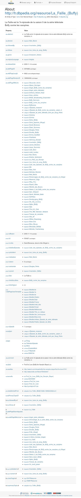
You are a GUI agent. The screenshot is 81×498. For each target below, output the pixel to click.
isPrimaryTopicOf (12, 396)
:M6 (27, 167)
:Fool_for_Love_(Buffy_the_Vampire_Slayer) (39, 376)
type (8, 341)
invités (9, 243)
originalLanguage (12, 59)
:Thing (27, 341)
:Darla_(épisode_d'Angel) (34, 122)
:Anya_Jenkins (31, 95)
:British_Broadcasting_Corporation (37, 98)
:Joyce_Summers (32, 147)
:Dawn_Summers (32, 127)
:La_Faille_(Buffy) (32, 396)
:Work (27, 346)
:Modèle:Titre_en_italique (34, 312)
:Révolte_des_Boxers (33, 187)
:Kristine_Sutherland (33, 157)
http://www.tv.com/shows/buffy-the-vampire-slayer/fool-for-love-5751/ (45, 369)
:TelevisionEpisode (31, 343)
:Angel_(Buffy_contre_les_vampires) (38, 88)
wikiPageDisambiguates (14, 412)
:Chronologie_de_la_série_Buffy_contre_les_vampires (43, 420)
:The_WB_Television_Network (36, 212)
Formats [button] (39, 2)
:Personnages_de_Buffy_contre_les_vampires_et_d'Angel (44, 177)
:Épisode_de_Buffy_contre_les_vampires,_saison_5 (43, 110)
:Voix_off (29, 217)
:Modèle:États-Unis (32, 317)
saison (9, 262)
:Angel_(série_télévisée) (34, 90)
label (8, 364)
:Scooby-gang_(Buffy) (33, 199)
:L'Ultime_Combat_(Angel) (35, 437)
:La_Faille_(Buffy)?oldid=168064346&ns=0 (40, 391)
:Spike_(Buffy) (31, 204)
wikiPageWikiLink (12, 83)
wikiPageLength (12, 73)
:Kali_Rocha (30, 155)
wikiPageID (10, 69)
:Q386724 (29, 353)
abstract (9, 34)
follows (9, 50)
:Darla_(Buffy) (31, 120)
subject (9, 331)
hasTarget (11, 478)
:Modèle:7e (30, 292)
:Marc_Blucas (31, 224)
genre (8, 55)
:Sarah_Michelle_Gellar (34, 194)
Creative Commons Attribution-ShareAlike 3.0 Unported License (57, 495)
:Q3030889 (29, 379)
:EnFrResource (30, 478)
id (8, 238)
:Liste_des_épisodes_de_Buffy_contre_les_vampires (43, 165)
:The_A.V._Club (31, 209)
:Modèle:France (31, 302)
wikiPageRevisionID (13, 78)
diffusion (10, 234)
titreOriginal (11, 285)
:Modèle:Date (30, 300)
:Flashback (30, 137)
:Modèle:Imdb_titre (32, 304)
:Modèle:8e (30, 295)
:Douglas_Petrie (31, 130)
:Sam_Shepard (31, 192)
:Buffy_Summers (31, 100)
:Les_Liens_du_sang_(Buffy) (35, 50)
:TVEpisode (29, 351)
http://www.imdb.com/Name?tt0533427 (36, 372)
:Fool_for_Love (31, 381)
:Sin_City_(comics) (32, 202)
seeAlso (9, 369)
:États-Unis (30, 222)
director (9, 41)
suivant (10, 271)
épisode (10, 327)
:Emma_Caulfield (32, 135)
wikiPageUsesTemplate (13, 291)
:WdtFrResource (30, 481)
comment (10, 358)
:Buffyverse (30, 105)
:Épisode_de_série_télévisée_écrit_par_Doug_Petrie (43, 112)
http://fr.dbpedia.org (40, 17)
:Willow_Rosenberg (32, 219)
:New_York (30, 169)
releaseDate (10, 64)
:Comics (29, 117)
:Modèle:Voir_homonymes (34, 314)
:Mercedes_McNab (32, 227)
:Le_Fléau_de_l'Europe (34, 160)
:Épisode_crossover (33, 108)
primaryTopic (12, 485)
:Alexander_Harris (32, 83)
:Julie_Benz (30, 150)
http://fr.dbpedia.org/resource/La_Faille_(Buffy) (41, 12)
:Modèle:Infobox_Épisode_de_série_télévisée (40, 319)
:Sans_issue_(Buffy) (32, 457)
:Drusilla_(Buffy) (31, 132)
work (18, 17)
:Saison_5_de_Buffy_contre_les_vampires (39, 189)
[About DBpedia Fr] (10, 2)
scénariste (11, 266)
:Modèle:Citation (31, 297)
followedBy (10, 45)
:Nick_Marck (30, 41)
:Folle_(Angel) (31, 432)
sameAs (9, 376)
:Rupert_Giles (31, 184)
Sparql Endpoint (71, 2)
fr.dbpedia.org (63, 17)
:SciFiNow (29, 197)
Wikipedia (27, 495)
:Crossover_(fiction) (32, 55)
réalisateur (11, 257)
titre (9, 276)
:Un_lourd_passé (32, 464)
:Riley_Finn (30, 182)
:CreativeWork (30, 348)
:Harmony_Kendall (32, 140)
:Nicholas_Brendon (32, 172)
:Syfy (28, 207)
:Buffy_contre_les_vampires (35, 103)
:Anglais (29, 59)
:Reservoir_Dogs (32, 179)
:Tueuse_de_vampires (33, 214)
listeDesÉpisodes (13, 248)
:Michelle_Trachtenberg (34, 229)
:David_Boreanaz (32, 125)
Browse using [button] (25, 2)
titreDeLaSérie (12, 280)
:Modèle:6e (30, 290)
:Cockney (29, 115)
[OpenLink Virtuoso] (24, 493)
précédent (11, 252)
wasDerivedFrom (12, 391)
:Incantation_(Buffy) (32, 45)
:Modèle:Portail (31, 307)
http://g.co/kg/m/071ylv (31, 386)
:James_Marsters (32, 145)
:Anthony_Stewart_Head (34, 93)
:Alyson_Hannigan (32, 85)
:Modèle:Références (33, 309)
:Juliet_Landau (31, 152)
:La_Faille (29, 410)
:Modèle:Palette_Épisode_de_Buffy (37, 322)
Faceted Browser (55, 2)
